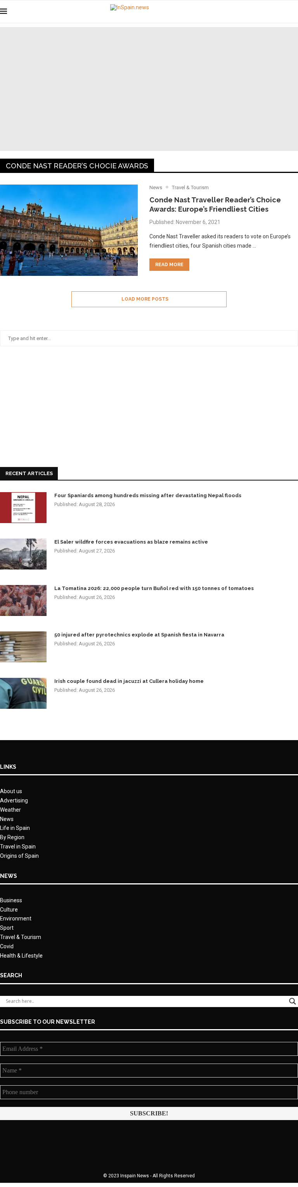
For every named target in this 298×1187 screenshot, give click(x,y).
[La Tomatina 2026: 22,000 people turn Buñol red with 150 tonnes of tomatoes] (23, 600)
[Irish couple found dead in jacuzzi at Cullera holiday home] (23, 693)
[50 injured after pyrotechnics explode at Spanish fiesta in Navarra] (23, 646)
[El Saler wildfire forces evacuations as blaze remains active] (23, 554)
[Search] (294, 11)
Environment (15, 918)
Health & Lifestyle (21, 956)
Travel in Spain (18, 846)
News (7, 819)
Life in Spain (15, 828)
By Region (12, 837)
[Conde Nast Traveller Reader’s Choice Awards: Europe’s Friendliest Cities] (69, 230)
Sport (7, 928)
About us (11, 791)
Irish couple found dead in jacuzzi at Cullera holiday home (129, 681)
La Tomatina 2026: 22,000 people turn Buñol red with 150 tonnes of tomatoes (154, 588)
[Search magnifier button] (292, 1001)
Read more (169, 264)
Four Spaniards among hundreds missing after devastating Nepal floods (147, 495)
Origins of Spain (19, 856)
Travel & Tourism (20, 937)
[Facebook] (266, 11)
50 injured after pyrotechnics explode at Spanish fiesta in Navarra (139, 635)
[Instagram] (282, 11)
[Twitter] (274, 11)
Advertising (14, 800)
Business (11, 900)
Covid (7, 946)
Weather (10, 810)
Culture (9, 909)
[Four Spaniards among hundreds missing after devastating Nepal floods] (23, 507)
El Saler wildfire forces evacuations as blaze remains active (131, 542)
